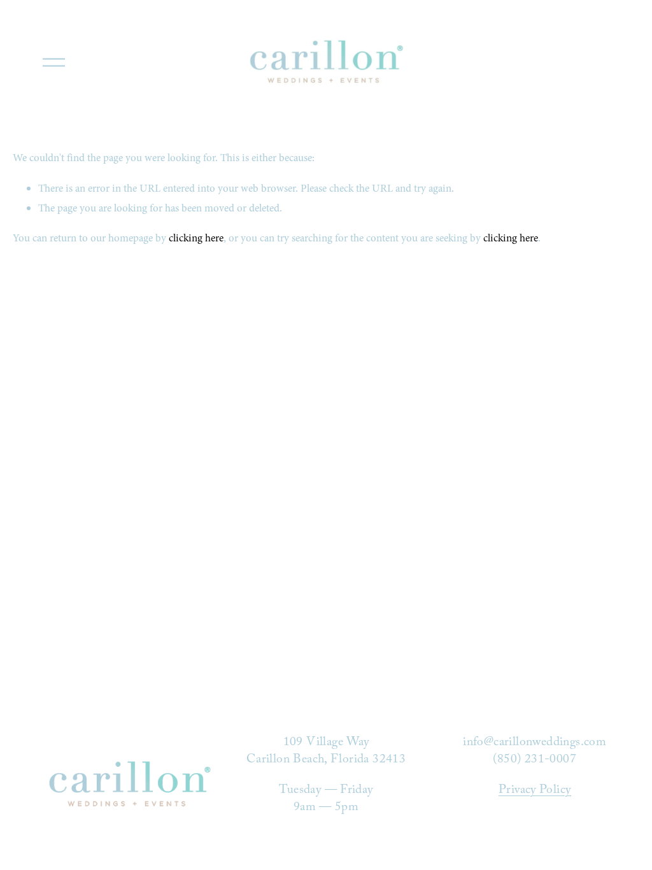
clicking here (196, 238)
